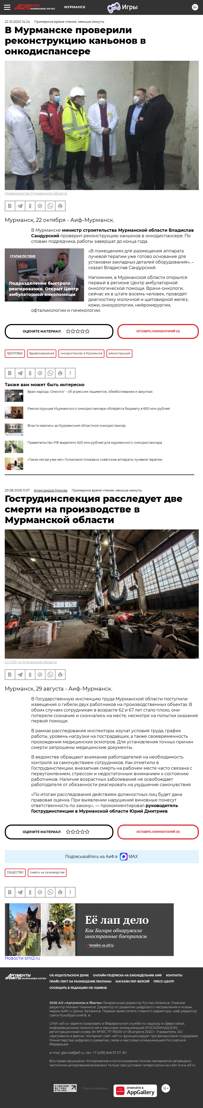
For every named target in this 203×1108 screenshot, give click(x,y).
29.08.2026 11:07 (17, 490)
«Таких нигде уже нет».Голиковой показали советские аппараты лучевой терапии (94, 460)
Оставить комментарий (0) (158, 331)
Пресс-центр (164, 981)
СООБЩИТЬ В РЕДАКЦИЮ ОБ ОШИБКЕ (78, 988)
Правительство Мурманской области (36, 193)
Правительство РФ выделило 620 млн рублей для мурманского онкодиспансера (94, 443)
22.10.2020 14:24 (17, 22)
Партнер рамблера (95, 1088)
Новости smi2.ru (22, 958)
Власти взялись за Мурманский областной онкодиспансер (76, 426)
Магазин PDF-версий (132, 981)
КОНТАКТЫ (174, 975)
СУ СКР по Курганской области (31, 662)
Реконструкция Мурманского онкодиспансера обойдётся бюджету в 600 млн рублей (98, 409)
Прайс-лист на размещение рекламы (80, 981)
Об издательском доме (69, 975)
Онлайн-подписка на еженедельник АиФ (127, 975)
